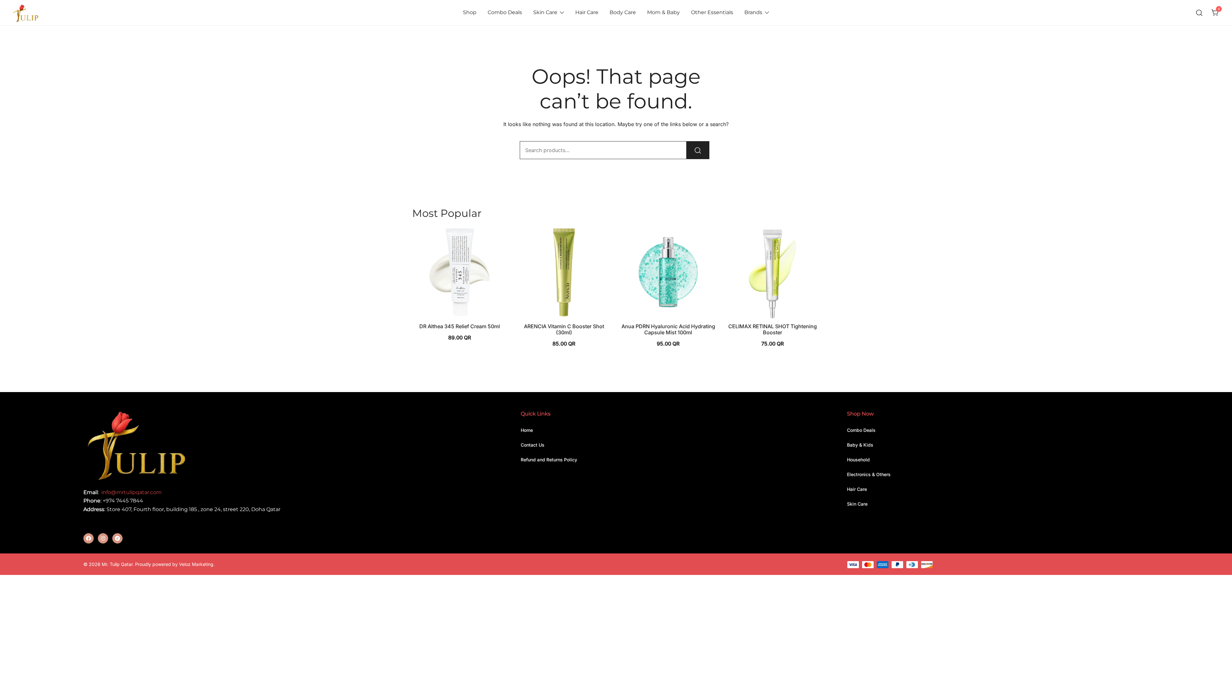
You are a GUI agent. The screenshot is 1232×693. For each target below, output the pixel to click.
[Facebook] (88, 538)
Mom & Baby (663, 12)
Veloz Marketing (196, 564)
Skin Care (545, 12)
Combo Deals (505, 12)
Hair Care (586, 12)
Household (858, 459)
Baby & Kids (860, 445)
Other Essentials (712, 12)
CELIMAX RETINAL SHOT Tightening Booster (772, 329)
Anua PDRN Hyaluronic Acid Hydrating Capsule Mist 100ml (668, 329)
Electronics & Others (869, 474)
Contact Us (532, 445)
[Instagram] (103, 538)
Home (527, 430)
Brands (753, 12)
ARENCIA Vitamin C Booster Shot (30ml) (564, 329)
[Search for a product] (1199, 12)
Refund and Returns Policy (549, 459)
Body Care (623, 12)
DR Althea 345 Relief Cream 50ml (459, 326)
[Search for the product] (697, 150)
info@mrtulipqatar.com (131, 492)
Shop (469, 12)
